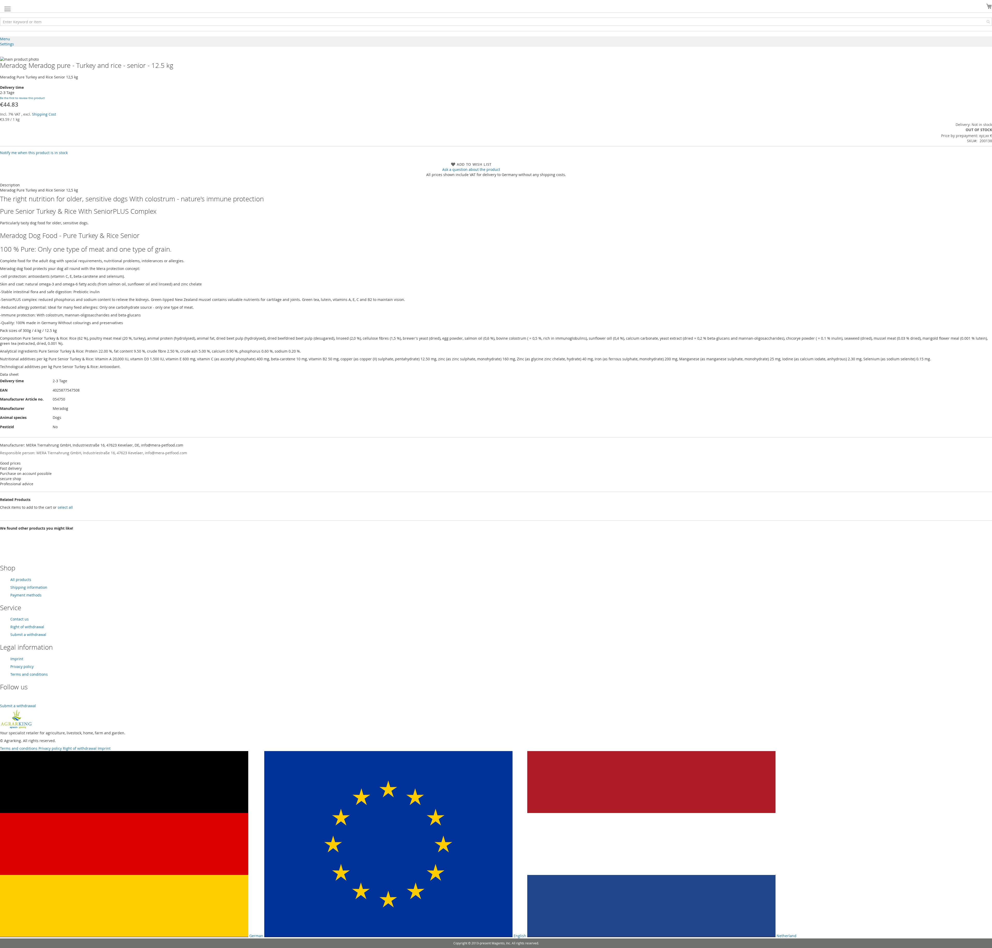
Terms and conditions (29, 674)
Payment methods (26, 595)
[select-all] (65, 507)
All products (20, 579)
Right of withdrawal (27, 626)
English (519, 935)
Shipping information (28, 587)
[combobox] (496, 22)
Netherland (786, 935)
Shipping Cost (44, 114)
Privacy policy (22, 666)
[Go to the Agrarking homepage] (16, 727)
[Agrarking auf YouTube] (3, 700)
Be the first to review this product (22, 98)
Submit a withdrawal (28, 634)
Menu (5, 38)
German (255, 935)
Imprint (16, 658)
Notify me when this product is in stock (34, 152)
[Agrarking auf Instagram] (10, 700)
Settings (7, 44)
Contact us (19, 619)
